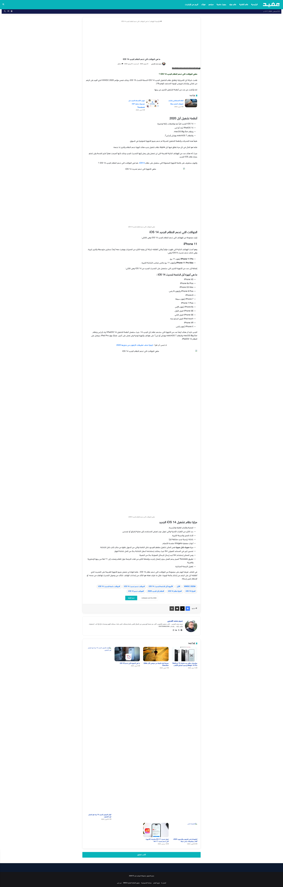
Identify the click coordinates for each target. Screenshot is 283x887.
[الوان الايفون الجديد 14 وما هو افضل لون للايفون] (98, 730)
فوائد (203, 4)
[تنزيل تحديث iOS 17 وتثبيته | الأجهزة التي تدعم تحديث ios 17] (156, 830)
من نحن (119, 883)
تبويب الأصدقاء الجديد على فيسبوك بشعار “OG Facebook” (136, 104)
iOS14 (142, 163)
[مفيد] (271, 4)
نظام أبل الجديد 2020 (155, 591)
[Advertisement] (141, 40)
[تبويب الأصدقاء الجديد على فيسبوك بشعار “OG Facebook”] (152, 103)
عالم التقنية (243, 4)
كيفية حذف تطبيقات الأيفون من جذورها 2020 (134, 345)
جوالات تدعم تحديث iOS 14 (134, 587)
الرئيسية (254, 4)
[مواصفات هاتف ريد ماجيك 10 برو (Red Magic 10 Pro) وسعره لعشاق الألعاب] (184, 654)
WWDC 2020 (189, 587)
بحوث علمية (221, 4)
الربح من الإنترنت (191, 4)
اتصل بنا (163, 883)
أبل (178, 587)
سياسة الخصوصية (146, 883)
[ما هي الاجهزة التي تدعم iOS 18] (127, 654)
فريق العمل (156, 883)
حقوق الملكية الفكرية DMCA (131, 883)
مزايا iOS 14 (190, 591)
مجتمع (211, 4)
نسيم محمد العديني (156, 64)
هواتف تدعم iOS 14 (135, 591)
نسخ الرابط (131, 598)
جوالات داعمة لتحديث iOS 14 (108, 587)
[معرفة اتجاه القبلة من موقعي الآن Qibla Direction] (156, 654)
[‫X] (178, 630)
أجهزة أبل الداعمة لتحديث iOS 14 (160, 587)
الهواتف (152, 21)
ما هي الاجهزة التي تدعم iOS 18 (130, 663)
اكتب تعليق (141, 855)
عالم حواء (232, 4)
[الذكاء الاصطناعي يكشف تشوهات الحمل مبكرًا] (191, 103)
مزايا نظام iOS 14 (174, 591)
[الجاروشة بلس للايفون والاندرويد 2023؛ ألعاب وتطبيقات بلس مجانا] (184, 830)
